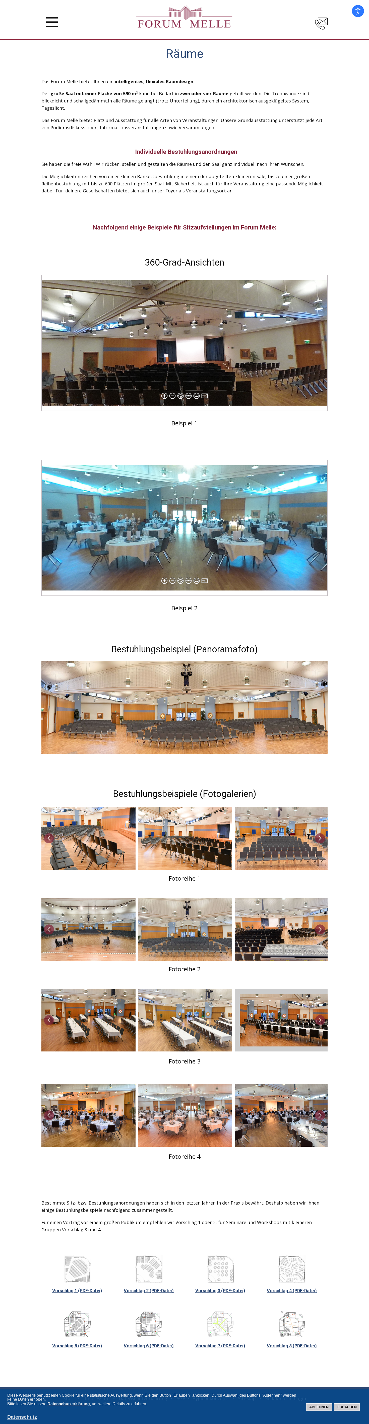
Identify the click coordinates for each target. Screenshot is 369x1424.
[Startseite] (184, 19)
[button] (49, 838)
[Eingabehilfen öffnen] (358, 11)
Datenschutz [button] (22, 1417)
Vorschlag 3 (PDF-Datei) (220, 1290)
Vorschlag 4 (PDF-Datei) (292, 1290)
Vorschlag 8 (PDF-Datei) (292, 1345)
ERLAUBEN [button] (347, 1407)
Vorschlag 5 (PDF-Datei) (77, 1345)
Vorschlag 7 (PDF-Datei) (220, 1345)
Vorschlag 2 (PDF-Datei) (149, 1290)
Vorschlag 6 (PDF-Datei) (149, 1345)
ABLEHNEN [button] (319, 1407)
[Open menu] (52, 22)
